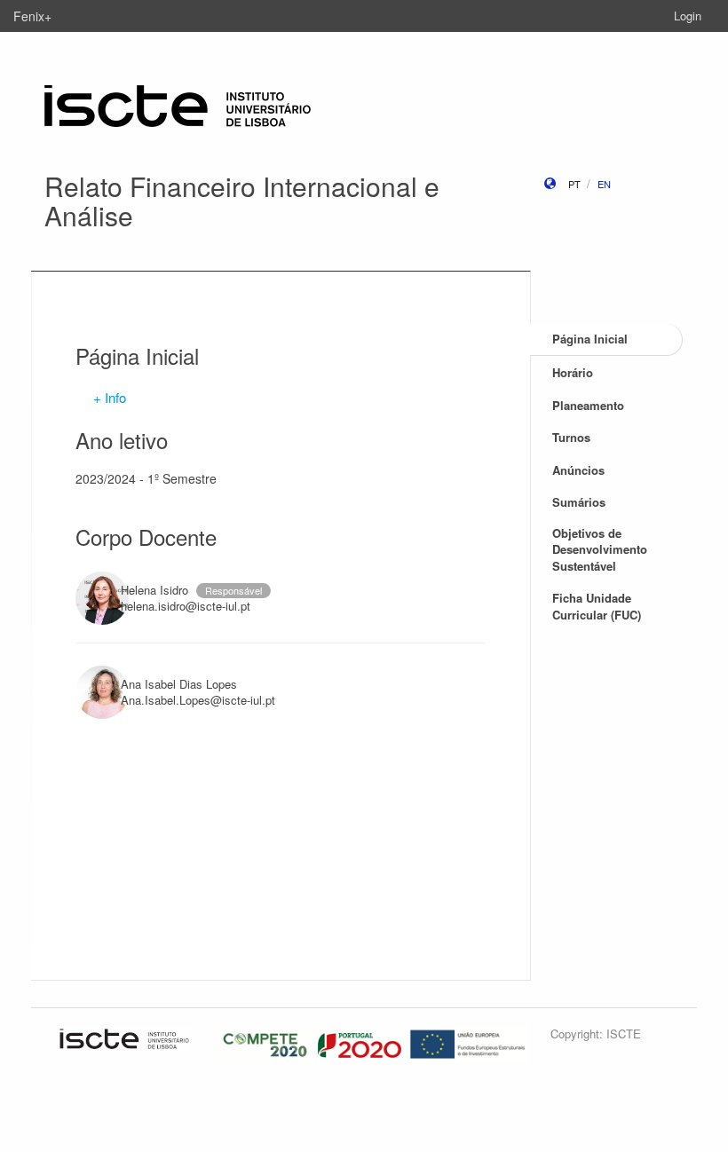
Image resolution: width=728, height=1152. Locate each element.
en (604, 184)
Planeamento (588, 405)
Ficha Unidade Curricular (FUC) (596, 606)
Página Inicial (590, 338)
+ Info (109, 397)
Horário (572, 372)
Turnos (571, 437)
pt (574, 184)
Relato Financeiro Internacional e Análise (241, 200)
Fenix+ (32, 16)
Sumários (578, 501)
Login (687, 15)
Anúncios (578, 470)
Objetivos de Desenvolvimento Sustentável (599, 549)
